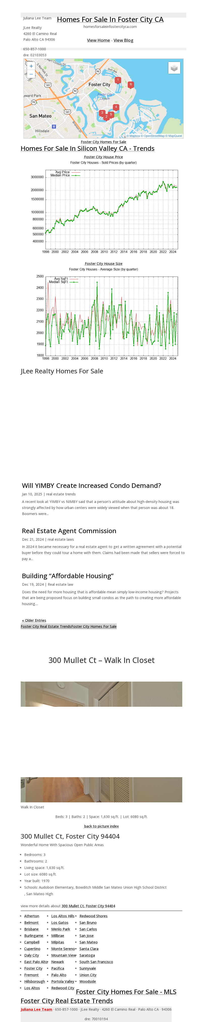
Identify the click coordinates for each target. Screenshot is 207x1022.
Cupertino (32, 948)
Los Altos (32, 988)
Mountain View (63, 955)
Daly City (31, 955)
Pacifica (57, 968)
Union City (88, 974)
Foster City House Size (103, 263)
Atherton (31, 916)
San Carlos (88, 929)
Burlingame (33, 935)
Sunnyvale (88, 968)
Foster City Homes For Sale (103, 141)
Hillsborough (34, 981)
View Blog (123, 40)
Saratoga (87, 955)
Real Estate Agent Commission (69, 530)
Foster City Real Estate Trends (46, 626)
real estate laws (61, 539)
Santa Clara (89, 948)
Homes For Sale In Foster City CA (110, 19)
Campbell (31, 942)
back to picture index (101, 826)
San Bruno (88, 922)
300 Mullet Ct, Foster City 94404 (88, 905)
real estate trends (61, 494)
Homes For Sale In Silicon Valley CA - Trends (87, 148)
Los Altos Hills (62, 916)
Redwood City (62, 988)
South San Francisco (96, 961)
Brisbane (31, 929)
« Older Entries (34, 620)
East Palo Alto (36, 961)
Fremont (31, 974)
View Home (98, 40)
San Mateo (89, 942)
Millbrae (57, 935)
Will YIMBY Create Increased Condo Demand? (91, 485)
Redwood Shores (94, 916)
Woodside (88, 981)
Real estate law (60, 584)
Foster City (33, 968)
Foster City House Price (103, 156)
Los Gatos (59, 922)
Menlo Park (60, 929)
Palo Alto (58, 974)
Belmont (31, 922)
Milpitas (57, 942)
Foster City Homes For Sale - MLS (126, 991)
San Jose (87, 935)
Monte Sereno (63, 948)
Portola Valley (62, 981)
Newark (57, 961)
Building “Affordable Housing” (68, 575)
